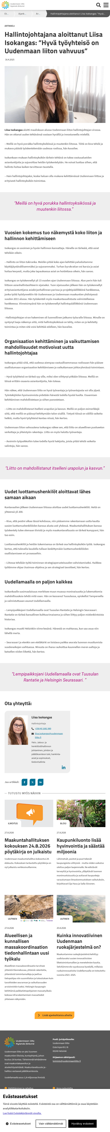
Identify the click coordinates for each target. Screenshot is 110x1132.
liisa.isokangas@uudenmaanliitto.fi (49, 735)
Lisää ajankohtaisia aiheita (57, 1015)
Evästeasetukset (20, 1123)
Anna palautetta (64, 1088)
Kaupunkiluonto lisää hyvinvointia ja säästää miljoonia (81, 845)
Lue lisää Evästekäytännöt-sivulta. (22, 1113)
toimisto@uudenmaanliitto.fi (67, 1061)
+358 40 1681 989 (43, 728)
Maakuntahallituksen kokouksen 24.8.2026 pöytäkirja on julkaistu (28, 845)
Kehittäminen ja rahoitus (20, 1088)
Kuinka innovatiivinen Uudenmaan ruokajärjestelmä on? (79, 941)
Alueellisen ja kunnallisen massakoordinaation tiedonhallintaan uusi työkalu (27, 947)
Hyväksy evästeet (82, 1123)
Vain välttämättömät (51, 1123)
